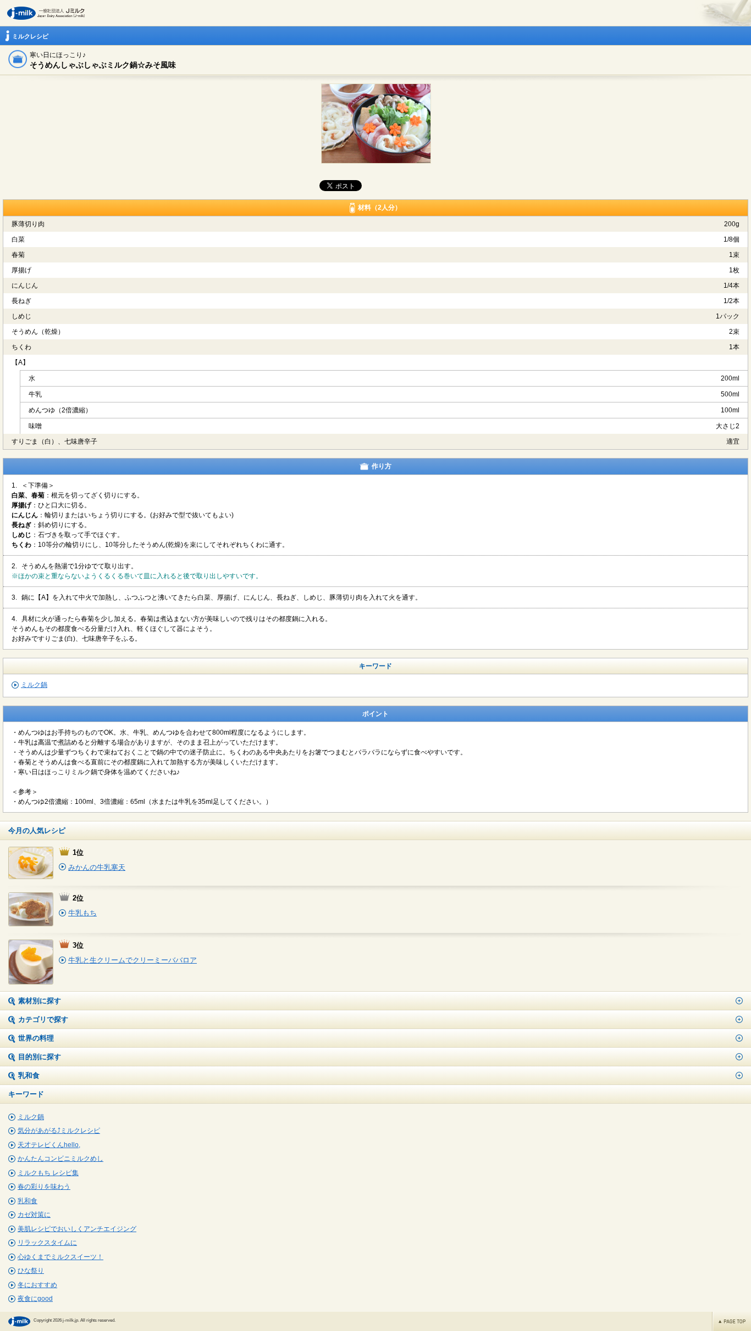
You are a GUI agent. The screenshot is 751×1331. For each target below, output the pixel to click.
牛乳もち (82, 913)
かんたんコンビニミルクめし (60, 1158)
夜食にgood (35, 1298)
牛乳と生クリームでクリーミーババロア (132, 960)
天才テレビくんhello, (49, 1145)
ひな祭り (31, 1270)
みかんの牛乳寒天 (96, 867)
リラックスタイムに (47, 1242)
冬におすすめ (37, 1285)
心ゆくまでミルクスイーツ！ (60, 1257)
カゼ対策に (34, 1214)
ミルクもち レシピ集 (48, 1173)
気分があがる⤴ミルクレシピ (59, 1130)
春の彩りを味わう (44, 1186)
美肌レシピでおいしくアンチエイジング (77, 1229)
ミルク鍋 (34, 685)
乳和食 (27, 1201)
